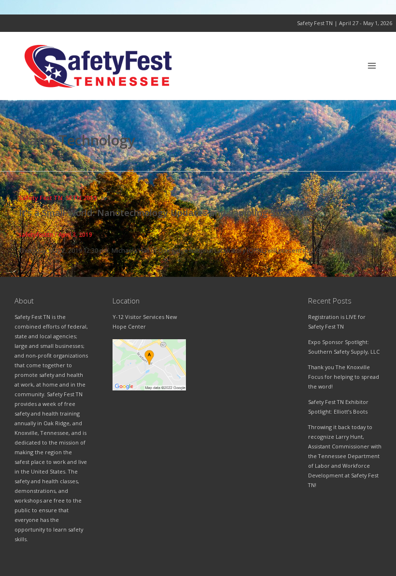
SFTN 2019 (81, 197)
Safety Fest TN (41, 197)
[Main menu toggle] (372, 66)
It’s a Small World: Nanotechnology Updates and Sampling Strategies (167, 212)
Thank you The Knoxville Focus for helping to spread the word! (343, 376)
